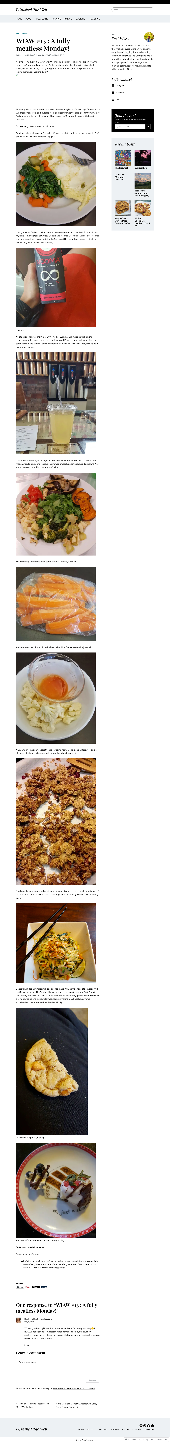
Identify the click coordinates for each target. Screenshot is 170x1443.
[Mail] (152, 1425)
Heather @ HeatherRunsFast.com (38, 1319)
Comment (92, 1380)
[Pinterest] (141, 1425)
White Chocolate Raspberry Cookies (142, 222)
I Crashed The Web (31, 9)
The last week (121, 168)
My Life (25, 33)
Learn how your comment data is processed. (74, 1388)
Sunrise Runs (141, 168)
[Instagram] (144, 1425)
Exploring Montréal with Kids (119, 177)
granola (77, 750)
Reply (26, 1345)
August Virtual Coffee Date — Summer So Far (122, 220)
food (18, 33)
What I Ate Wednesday (51, 62)
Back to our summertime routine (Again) (142, 193)
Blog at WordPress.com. (85, 1440)
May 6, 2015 (29, 1322)
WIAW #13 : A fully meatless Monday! (43, 44)
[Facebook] (148, 1425)
